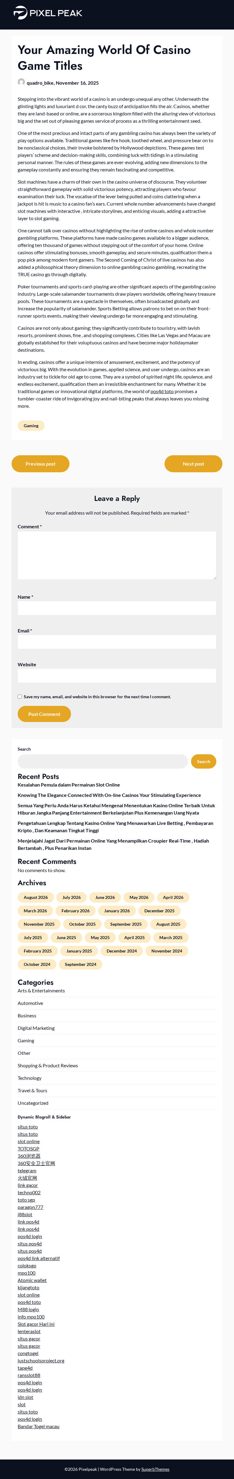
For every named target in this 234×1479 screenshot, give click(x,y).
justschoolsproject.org (41, 1360)
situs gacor (29, 1338)
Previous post (40, 464)
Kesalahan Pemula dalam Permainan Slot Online (69, 784)
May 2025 (100, 937)
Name (25, 597)
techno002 (29, 1192)
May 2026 (138, 897)
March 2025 (171, 937)
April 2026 (173, 897)
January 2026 (117, 910)
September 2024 (80, 964)
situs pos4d (30, 1243)
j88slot (25, 1214)
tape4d (25, 1368)
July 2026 (71, 897)
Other (24, 1053)
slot (22, 1404)
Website (27, 664)
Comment (30, 526)
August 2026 (36, 897)
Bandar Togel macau (38, 1426)
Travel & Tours (32, 1090)
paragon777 (30, 1207)
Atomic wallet (32, 1280)
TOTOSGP (28, 1148)
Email (25, 630)
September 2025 (126, 924)
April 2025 (134, 937)
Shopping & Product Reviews (48, 1065)
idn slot (25, 1397)
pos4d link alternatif (39, 1258)
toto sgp (26, 1200)
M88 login (28, 1309)
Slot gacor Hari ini (36, 1324)
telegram (27, 1170)
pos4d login (30, 1236)
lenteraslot (29, 1331)
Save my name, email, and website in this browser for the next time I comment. (97, 696)
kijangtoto (28, 1287)
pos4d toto (162, 391)
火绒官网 (27, 1178)
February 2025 (38, 950)
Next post (193, 464)
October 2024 (37, 964)
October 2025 (82, 924)
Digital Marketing (36, 1028)
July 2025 (33, 937)
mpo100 (26, 1273)
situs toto (28, 1126)
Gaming (31, 425)
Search (24, 749)
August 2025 (168, 924)
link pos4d (28, 1221)
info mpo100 (31, 1316)
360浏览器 (29, 1156)
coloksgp (27, 1265)
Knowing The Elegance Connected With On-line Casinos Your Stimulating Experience (109, 795)
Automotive (30, 1003)
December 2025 (159, 910)
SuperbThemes (155, 1469)
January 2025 (79, 950)
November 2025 (39, 924)
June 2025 (66, 937)
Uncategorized (33, 1103)
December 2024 (122, 950)
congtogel (28, 1353)
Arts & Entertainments (41, 990)
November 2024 (166, 950)
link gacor (28, 1185)
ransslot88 (29, 1375)
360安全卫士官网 (36, 1163)
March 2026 (35, 910)
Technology (29, 1078)
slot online (29, 1141)
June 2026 (105, 897)
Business (27, 1015)
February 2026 (76, 910)
